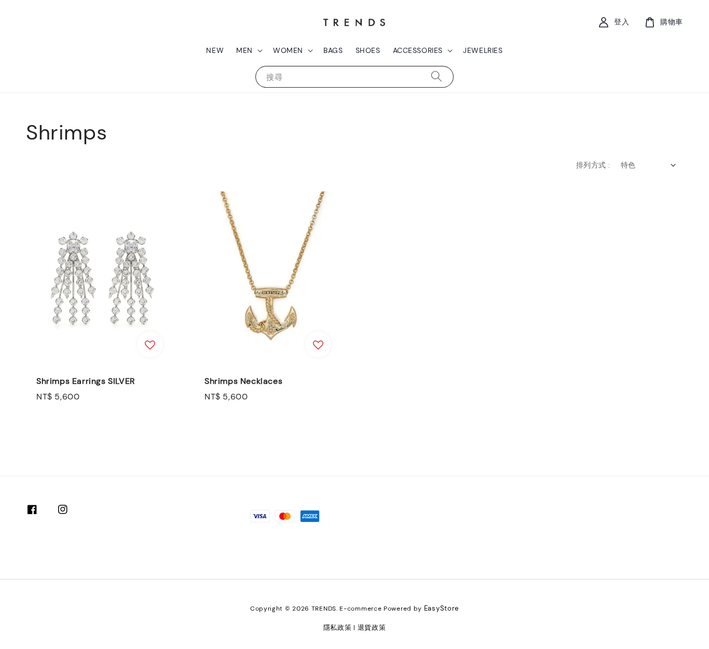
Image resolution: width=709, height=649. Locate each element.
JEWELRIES (482, 50)
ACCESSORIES (418, 50)
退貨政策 (372, 627)
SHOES (368, 50)
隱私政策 (337, 627)
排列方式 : (593, 165)
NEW (215, 50)
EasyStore (441, 608)
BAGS (333, 50)
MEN (244, 50)
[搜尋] (436, 76)
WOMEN (288, 50)
